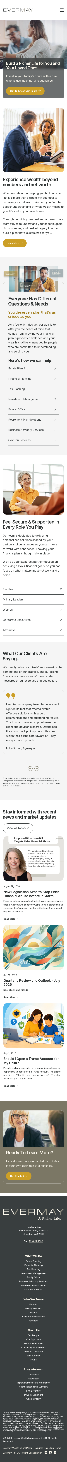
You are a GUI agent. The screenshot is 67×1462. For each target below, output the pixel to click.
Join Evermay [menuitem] (34, 1355)
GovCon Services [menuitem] (33, 1289)
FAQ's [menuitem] (34, 1359)
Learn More (13, 243)
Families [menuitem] (33, 1304)
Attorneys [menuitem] (33, 1320)
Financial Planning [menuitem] (33, 1265)
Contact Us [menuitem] (33, 1374)
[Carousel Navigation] (33, 767)
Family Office (16, 409)
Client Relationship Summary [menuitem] (33, 1386)
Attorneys (9, 630)
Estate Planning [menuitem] (33, 1261)
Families (8, 589)
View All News (16, 828)
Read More (9, 919)
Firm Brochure (26, 1420)
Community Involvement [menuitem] (33, 1347)
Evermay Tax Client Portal (48, 1448)
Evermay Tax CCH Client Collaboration (22, 1452)
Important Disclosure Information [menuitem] (33, 1382)
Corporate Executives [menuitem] (33, 1316)
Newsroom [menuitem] (33, 1378)
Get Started (17, 1176)
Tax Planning (16, 389)
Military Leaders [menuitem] (33, 1308)
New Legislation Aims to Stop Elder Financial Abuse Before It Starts (31, 894)
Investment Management (24, 399)
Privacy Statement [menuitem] (33, 1394)
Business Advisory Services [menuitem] (33, 1281)
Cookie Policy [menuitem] (33, 1398)
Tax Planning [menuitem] (33, 1269)
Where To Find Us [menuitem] (33, 1343)
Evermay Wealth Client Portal (17, 1448)
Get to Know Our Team (24, 90)
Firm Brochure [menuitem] (33, 1390)
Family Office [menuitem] (33, 1277)
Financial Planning (19, 378)
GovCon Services (19, 440)
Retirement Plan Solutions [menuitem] (34, 1285)
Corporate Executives (17, 619)
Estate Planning (18, 368)
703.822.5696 (36, 1241)
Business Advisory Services (26, 429)
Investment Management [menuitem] (33, 1273)
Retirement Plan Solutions (24, 419)
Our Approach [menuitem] (33, 1339)
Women (8, 609)
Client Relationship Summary (46, 1420)
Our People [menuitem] (33, 1335)
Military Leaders (13, 599)
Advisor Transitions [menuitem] (33, 1351)
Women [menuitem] (33, 1312)
